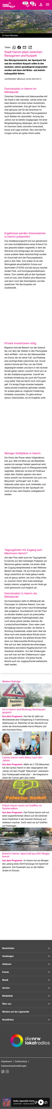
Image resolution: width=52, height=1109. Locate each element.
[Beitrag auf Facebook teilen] (19, 47)
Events (5, 972)
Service (6, 988)
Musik (5, 980)
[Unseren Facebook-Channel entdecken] (2, 1071)
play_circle (41, 1102)
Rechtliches (8, 1019)
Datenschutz (21, 1061)
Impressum (6, 1061)
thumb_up (46, 1102)
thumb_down (36, 1102)
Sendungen (8, 956)
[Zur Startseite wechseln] (9, 5)
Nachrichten (8, 948)
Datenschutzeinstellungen (13, 1066)
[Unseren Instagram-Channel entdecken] (7, 1071)
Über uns (6, 1003)
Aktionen (6, 964)
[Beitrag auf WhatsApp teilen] (14, 47)
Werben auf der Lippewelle (15, 1011)
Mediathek (7, 996)
